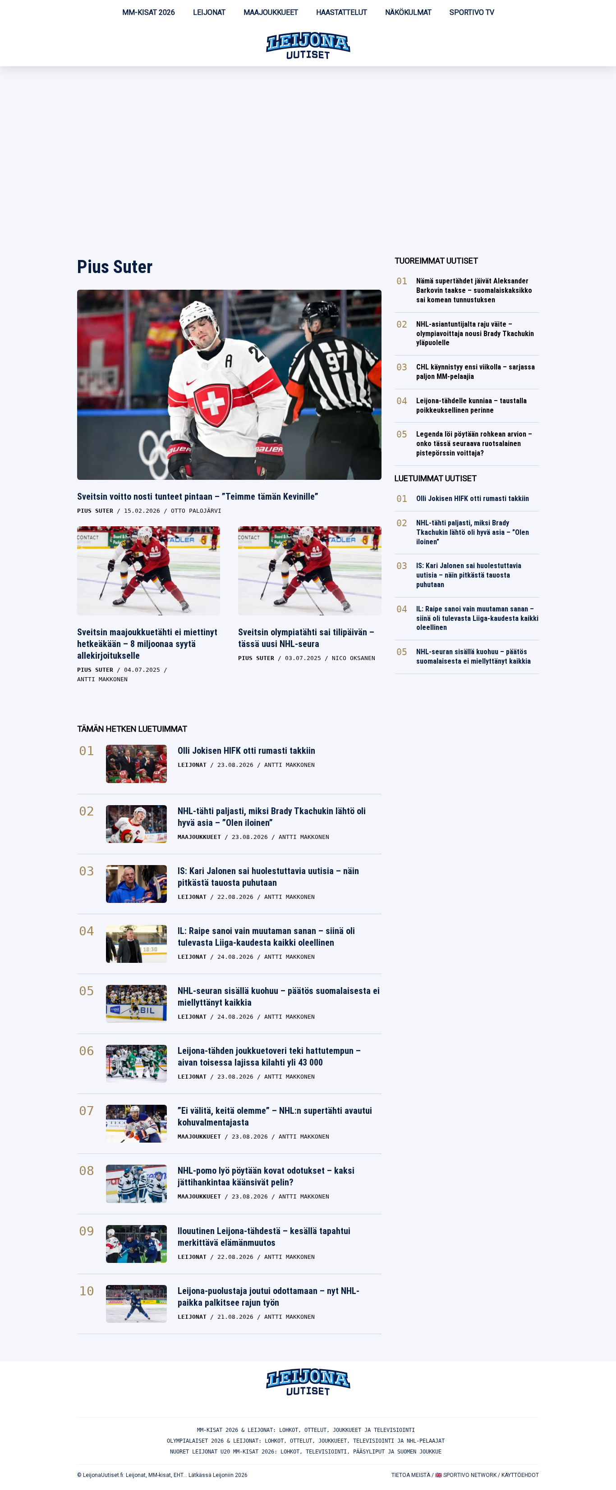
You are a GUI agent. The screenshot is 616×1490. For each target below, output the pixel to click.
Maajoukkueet (271, 12)
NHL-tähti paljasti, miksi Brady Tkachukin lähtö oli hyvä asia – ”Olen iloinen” (272, 817)
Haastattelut (341, 12)
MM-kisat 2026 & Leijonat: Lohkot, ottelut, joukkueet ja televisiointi (306, 1430)
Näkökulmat (408, 12)
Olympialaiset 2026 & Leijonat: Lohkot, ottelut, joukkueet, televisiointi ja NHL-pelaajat (306, 1441)
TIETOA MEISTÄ (410, 1475)
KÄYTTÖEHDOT (520, 1475)
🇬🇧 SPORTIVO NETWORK (465, 1475)
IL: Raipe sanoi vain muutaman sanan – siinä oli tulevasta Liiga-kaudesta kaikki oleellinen (266, 936)
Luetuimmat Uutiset (436, 478)
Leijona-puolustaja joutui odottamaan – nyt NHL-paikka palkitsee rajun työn (268, 1296)
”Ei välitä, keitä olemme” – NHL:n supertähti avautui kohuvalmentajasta (275, 1116)
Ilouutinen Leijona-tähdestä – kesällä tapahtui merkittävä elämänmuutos (264, 1237)
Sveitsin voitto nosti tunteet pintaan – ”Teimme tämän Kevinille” (197, 496)
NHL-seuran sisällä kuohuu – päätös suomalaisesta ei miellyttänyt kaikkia (279, 996)
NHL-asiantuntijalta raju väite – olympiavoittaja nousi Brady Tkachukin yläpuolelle (475, 333)
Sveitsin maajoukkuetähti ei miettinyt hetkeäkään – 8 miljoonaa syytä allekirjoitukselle (147, 644)
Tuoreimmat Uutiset (436, 260)
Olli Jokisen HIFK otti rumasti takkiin (246, 750)
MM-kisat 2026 (148, 12)
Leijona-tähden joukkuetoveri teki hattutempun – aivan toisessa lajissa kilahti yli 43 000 (269, 1056)
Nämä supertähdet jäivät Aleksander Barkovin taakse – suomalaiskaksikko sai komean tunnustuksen (474, 290)
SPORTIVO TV (472, 12)
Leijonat (209, 12)
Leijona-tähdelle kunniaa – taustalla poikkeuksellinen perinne (471, 405)
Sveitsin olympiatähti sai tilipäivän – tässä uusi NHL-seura (306, 638)
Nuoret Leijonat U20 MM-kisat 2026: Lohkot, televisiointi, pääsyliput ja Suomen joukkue (305, 1452)
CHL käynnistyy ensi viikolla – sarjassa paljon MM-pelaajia (475, 372)
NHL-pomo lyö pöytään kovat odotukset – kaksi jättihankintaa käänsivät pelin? (266, 1176)
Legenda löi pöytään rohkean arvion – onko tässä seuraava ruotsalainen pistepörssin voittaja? (474, 443)
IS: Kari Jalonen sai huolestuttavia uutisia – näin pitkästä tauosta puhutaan (268, 877)
